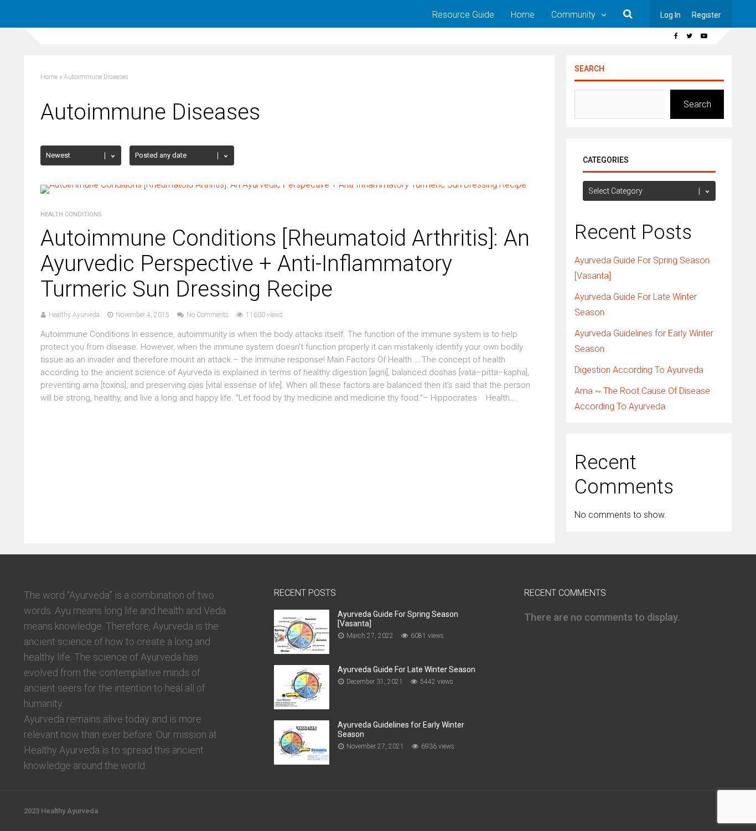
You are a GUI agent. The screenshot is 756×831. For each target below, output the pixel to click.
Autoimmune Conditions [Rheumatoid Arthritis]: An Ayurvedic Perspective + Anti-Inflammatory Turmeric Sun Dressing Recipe (285, 263)
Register (706, 15)
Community (573, 14)
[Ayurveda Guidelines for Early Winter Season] (301, 761)
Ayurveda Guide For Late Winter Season (406, 669)
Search (589, 68)
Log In (670, 15)
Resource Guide (463, 14)
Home (523, 14)
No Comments (208, 315)
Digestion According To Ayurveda (638, 370)
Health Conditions (71, 214)
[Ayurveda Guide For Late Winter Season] (301, 705)
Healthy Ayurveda (74, 315)
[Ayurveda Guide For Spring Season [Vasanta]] (301, 650)
